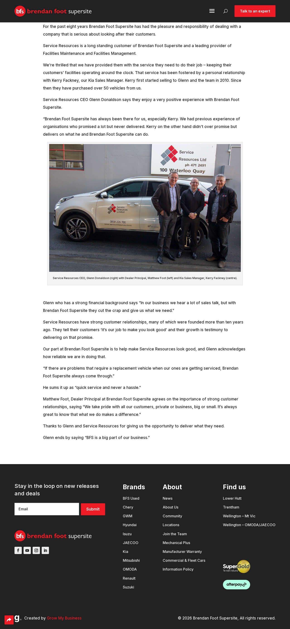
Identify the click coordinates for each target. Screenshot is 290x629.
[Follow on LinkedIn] (45, 550)
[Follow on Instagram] (36, 550)
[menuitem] (134, 500)
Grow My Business (64, 618)
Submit (93, 509)
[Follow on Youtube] (27, 550)
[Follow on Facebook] (18, 550)
